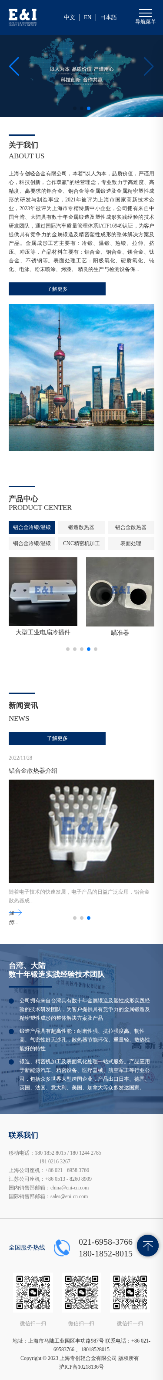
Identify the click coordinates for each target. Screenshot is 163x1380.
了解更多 (57, 289)
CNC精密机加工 (81, 543)
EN (87, 17)
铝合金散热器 (130, 527)
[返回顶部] (148, 1246)
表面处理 (130, 543)
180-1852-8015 (106, 1253)
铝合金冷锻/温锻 (32, 527)
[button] (14, 66)
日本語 (108, 17)
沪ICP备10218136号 (81, 1367)
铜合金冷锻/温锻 (32, 543)
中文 (69, 17)
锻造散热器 (81, 527)
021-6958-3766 (106, 1241)
